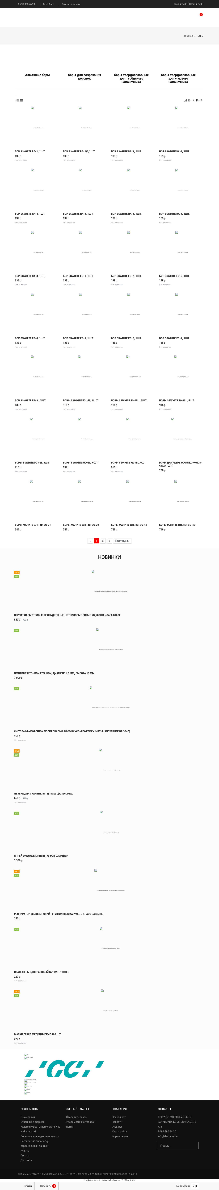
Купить (25, 1150)
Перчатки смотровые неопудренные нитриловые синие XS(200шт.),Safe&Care (67, 615)
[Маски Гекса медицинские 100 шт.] (109, 1009)
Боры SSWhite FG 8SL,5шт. (32, 462)
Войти (69, 1126)
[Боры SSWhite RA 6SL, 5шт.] (85, 437)
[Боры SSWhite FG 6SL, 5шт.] (181, 375)
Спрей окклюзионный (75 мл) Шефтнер (41, 855)
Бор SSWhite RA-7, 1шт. (174, 213)
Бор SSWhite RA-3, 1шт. (174, 151)
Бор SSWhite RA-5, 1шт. (78, 213)
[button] (197, 16)
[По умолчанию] (185, 100)
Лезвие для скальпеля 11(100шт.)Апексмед (43, 793)
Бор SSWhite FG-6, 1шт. (126, 338)
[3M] (26, 1054)
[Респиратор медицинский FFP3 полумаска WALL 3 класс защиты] (109, 888)
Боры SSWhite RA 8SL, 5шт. (128, 462)
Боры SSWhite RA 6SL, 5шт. (80, 462)
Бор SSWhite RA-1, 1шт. (30, 151)
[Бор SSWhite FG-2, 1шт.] (133, 250)
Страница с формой (33, 1121)
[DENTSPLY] (28, 1086)
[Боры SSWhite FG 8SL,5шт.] (37, 437)
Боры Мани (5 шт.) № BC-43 (177, 524)
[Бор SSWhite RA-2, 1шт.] (133, 126)
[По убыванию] (200, 100)
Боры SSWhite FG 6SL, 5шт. (176, 400)
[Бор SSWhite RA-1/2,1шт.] (85, 126)
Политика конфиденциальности (40, 1136)
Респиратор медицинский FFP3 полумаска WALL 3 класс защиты (58, 914)
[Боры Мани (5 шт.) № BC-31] (37, 499)
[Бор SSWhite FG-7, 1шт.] (181, 313)
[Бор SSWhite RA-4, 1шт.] (37, 188)
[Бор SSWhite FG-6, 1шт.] (133, 313)
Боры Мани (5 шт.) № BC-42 (129, 524)
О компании (28, 1117)
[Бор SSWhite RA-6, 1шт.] (133, 188)
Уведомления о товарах (80, 1121)
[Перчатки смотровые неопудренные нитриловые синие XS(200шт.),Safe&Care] (109, 589)
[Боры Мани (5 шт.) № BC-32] (85, 499)
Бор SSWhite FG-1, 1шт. (78, 276)
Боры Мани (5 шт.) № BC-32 (81, 524)
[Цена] (192, 100)
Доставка (26, 1160)
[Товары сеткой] (21, 100)
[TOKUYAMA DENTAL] (30, 1080)
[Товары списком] (17, 100)
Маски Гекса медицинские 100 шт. (37, 1034)
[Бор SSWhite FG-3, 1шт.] (181, 250)
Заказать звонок (71, 4)
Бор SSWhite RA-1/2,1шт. (79, 151)
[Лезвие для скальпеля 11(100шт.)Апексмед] (109, 768)
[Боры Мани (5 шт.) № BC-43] (181, 499)
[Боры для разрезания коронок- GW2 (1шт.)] (181, 437)
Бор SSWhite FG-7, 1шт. (174, 338)
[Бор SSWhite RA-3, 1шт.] (181, 126)
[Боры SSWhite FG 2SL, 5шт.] (85, 375)
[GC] (64, 1068)
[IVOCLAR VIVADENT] (30, 1083)
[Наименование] (189, 100)
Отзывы (117, 1126)
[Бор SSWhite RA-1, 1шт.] (37, 126)
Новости (117, 1121)
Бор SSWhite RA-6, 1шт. (126, 213)
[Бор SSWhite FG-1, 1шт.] (85, 250)
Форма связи (120, 1136)
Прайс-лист (119, 1117)
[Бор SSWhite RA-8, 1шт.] (37, 250)
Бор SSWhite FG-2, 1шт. (126, 276)
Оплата (25, 1155)
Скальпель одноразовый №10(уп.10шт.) (41, 972)
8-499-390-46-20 (26, 4)
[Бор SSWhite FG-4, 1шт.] (37, 313)
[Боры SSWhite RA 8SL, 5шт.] (133, 437)
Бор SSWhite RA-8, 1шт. (30, 276)
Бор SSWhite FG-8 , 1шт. (30, 400)
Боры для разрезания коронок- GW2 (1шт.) (180, 464)
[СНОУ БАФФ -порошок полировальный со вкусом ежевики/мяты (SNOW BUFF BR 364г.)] (109, 706)
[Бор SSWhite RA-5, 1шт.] (85, 188)
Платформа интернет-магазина (97, 1180)
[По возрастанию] (197, 100)
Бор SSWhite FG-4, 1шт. (30, 338)
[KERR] (27, 1092)
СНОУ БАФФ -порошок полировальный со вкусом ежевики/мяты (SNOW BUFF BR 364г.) (72, 731)
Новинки (109, 557)
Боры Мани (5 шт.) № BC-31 (33, 524)
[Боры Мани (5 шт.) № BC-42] (133, 499)
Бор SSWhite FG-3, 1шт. (174, 276)
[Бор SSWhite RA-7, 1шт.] (181, 188)
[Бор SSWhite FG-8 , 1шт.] (37, 375)
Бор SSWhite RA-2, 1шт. (126, 151)
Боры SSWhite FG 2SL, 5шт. (80, 400)
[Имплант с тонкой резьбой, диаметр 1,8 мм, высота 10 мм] (109, 648)
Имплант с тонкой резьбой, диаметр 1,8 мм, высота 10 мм (54, 673)
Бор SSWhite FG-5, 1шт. (78, 338)
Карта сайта (119, 1131)
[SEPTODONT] (29, 1057)
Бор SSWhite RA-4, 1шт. (30, 213)
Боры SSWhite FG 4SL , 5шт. (129, 400)
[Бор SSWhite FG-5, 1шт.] (85, 313)
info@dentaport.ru (168, 1136)
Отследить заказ (76, 1117)
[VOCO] (27, 1089)
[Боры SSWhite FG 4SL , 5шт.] (133, 375)
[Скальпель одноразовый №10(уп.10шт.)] (109, 946)
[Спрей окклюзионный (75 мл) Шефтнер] (109, 830)
